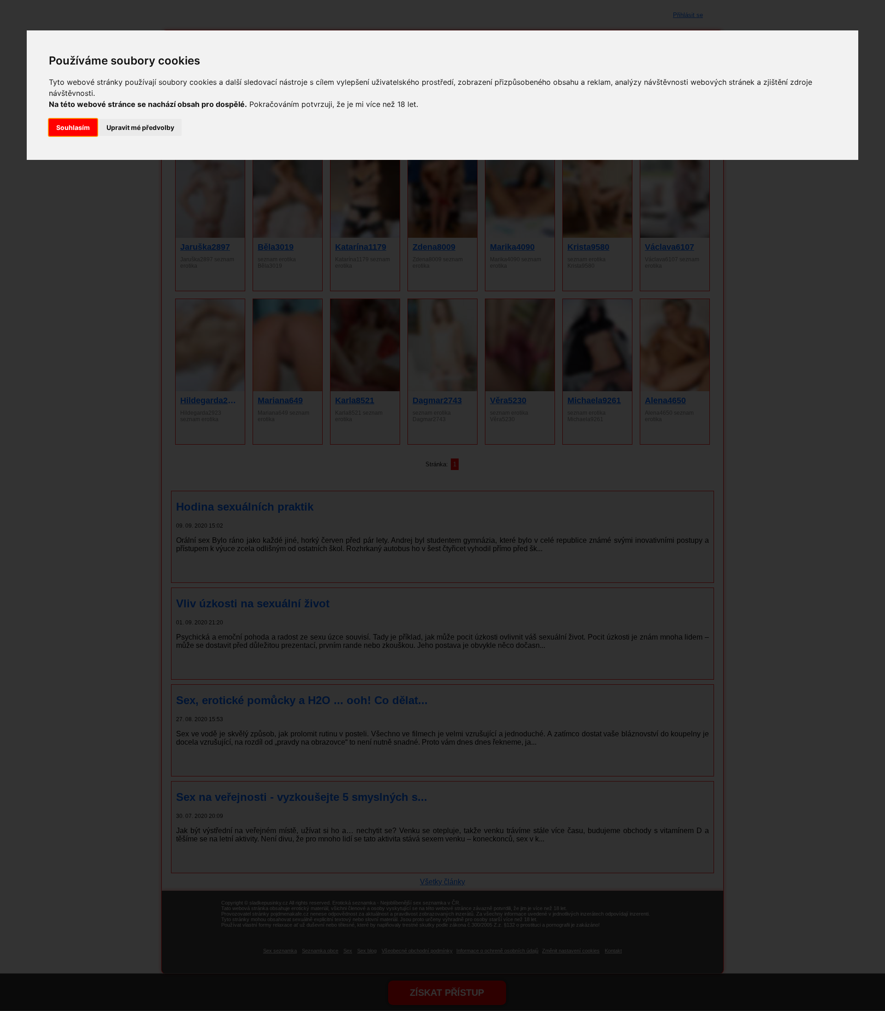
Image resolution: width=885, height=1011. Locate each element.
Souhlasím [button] (73, 127)
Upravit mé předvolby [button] (140, 127)
